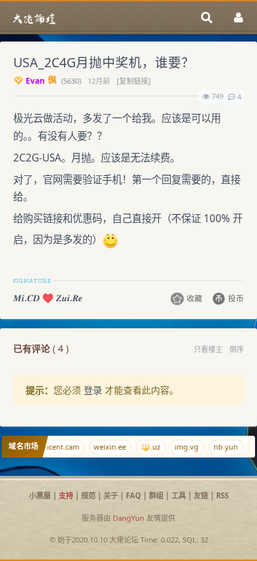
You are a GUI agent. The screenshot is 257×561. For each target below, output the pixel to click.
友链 (201, 495)
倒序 (236, 349)
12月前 (100, 81)
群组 (156, 495)
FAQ (133, 495)
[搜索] (207, 18)
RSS (222, 495)
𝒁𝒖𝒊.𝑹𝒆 (69, 297)
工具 (178, 495)
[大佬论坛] (34, 18)
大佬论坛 (123, 540)
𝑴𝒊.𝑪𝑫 (26, 297)
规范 (88, 495)
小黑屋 (40, 495)
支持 (66, 495)
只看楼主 (208, 349)
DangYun (128, 518)
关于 (110, 495)
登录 (93, 390)
